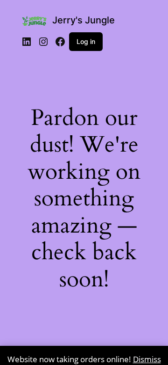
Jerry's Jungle (83, 20)
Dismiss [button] (147, 359)
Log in (86, 41)
